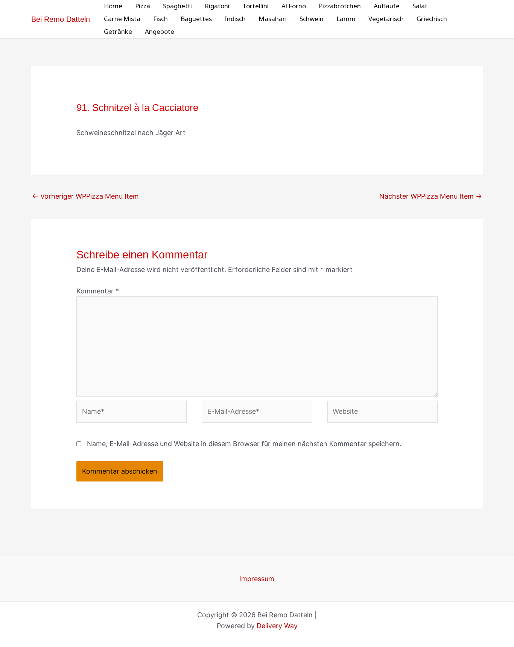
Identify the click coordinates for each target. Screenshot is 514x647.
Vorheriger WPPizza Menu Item (85, 196)
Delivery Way (277, 626)
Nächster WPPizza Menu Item (430, 196)
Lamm (346, 19)
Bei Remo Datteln (60, 19)
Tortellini (255, 6)
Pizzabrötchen (340, 6)
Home (113, 6)
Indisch (235, 19)
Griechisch (432, 19)
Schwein (312, 19)
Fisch (160, 19)
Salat (419, 6)
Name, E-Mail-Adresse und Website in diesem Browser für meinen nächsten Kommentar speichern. (244, 444)
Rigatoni (217, 6)
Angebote (159, 31)
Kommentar (97, 291)
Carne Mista (122, 19)
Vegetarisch (386, 19)
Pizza (142, 6)
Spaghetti (177, 6)
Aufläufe (387, 6)
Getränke (118, 31)
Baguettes (196, 19)
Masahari (273, 19)
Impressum (256, 579)
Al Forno (293, 6)
